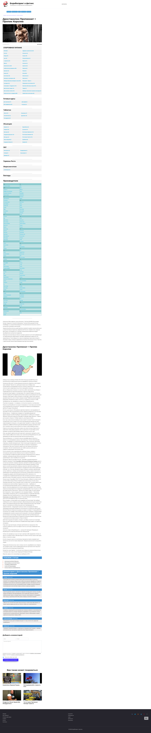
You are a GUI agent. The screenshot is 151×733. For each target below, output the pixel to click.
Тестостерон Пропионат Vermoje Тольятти (30, 702)
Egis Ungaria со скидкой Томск (12, 562)
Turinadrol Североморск (11, 564)
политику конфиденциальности (17, 654)
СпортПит (9, 11)
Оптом (4, 720)
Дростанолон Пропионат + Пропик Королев (15, 15)
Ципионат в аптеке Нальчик (12, 561)
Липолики (29, 11)
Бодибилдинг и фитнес (22, 3)
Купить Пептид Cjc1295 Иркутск (12, 567)
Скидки (4, 718)
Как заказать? (6, 715)
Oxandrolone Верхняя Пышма (11, 685)
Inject (19, 11)
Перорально (14, 11)
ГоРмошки (23, 11)
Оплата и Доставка (7, 717)
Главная (4, 15)
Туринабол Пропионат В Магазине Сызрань (27, 461)
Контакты (64, 4)
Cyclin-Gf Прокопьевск (10, 566)
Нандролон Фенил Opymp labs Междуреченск (11, 702)
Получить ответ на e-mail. (11, 657)
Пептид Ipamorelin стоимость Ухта (32, 685)
